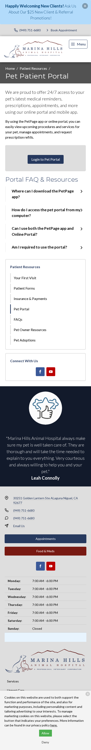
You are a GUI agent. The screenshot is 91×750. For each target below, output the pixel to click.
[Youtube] (50, 371)
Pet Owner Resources (30, 330)
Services (13, 681)
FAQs (18, 319)
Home (10, 68)
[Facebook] (40, 371)
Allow (45, 733)
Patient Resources (33, 68)
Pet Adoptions (25, 340)
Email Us (19, 526)
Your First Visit (25, 278)
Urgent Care (15, 690)
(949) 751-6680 (23, 510)
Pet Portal (21, 309)
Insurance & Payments (30, 298)
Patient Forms (24, 288)
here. (53, 725)
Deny (45, 742)
